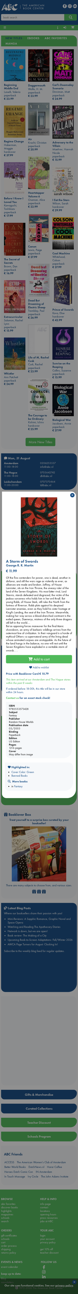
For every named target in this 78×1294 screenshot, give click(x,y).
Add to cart (41, 659)
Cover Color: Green (22, 772)
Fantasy (18, 786)
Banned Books (19, 776)
